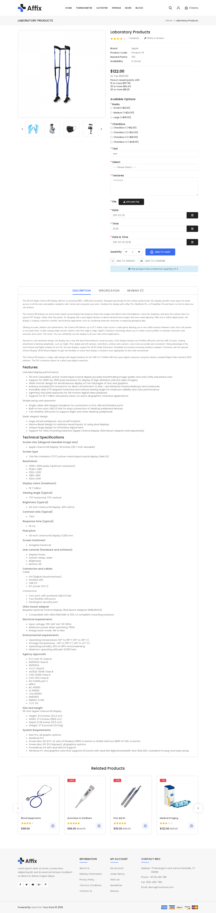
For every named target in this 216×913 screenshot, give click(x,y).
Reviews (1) (135, 290)
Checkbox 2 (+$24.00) (126, 132)
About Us (84, 868)
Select (116, 162)
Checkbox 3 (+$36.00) (126, 137)
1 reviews (134, 38)
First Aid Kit (119, 818)
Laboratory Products (187, 20)
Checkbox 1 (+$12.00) (125, 127)
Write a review (155, 38)
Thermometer (84, 7)
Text (115, 148)
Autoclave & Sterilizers (79, 818)
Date (115, 210)
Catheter (102, 7)
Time (115, 223)
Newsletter (116, 885)
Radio (116, 104)
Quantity (116, 252)
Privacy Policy (87, 879)
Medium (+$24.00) (124, 112)
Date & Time (120, 237)
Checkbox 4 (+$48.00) (126, 141)
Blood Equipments (31, 818)
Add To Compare (155, 260)
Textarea (118, 175)
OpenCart (36, 907)
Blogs (139, 7)
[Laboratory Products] (33, 129)
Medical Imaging (169, 818)
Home (68, 7)
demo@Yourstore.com (161, 887)
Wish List (115, 879)
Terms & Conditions (91, 885)
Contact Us (86, 891)
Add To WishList (126, 260)
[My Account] (178, 8)
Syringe (116, 7)
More (128, 7)
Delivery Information (91, 874)
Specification (109, 290)
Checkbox (118, 124)
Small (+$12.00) (122, 107)
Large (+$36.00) (122, 117)
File (114, 201)
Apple (135, 48)
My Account (117, 868)
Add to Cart (162, 252)
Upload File (132, 201)
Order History (117, 874)
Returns (114, 891)
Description (82, 290)
